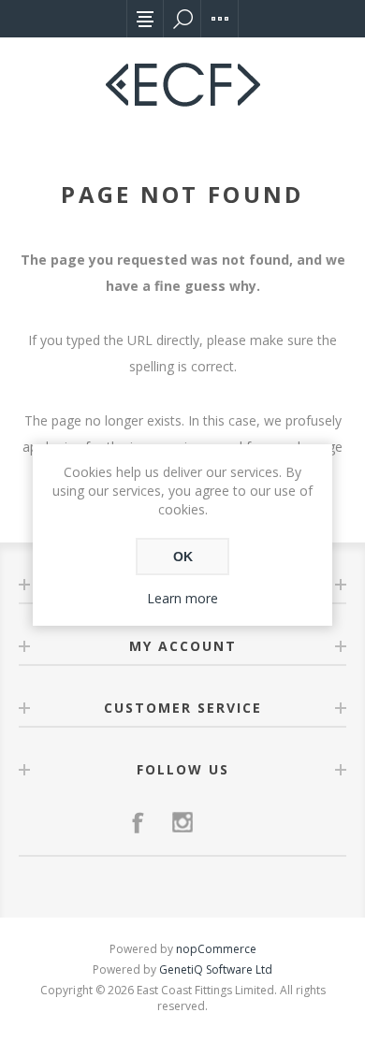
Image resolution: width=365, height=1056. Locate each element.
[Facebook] (137, 822)
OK (183, 556)
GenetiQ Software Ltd (215, 969)
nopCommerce (216, 949)
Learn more (182, 598)
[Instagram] (182, 822)
